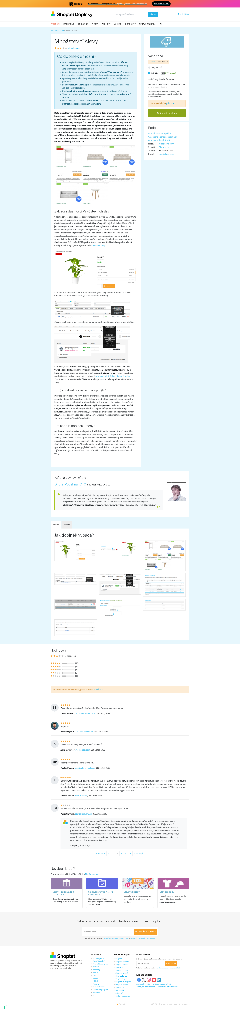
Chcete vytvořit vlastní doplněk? (99, 960)
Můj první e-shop (122, 984)
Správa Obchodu (147, 24)
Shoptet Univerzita (123, 964)
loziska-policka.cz (85, 731)
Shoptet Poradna (122, 970)
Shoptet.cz (164, 147)
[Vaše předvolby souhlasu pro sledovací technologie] (4, 1007)
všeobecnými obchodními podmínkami (142, 938)
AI (161, 24)
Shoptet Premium (122, 961)
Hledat (153, 14)
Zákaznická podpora (100, 990)
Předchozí (100, 853)
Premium (55, 24)
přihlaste (170, 103)
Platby (95, 24)
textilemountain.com (85, 713)
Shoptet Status (121, 976)
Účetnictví (96, 992)
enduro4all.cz (81, 795)
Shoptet (119, 959)
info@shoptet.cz (166, 154)
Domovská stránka (57, 30)
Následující (139, 853)
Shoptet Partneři (122, 973)
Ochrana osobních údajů (159, 140)
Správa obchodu (99, 987)
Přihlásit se (171, 963)
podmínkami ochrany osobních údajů (116, 938)
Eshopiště (119, 993)
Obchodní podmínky (143, 984)
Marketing (68, 24)
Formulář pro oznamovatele (167, 987)
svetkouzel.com (83, 749)
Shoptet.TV (120, 987)
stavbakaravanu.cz (83, 813)
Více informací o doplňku (159, 133)
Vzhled (118, 24)
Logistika (83, 24)
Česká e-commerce (123, 996)
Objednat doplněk (167, 113)
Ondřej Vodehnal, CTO (70, 484)
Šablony (106, 24)
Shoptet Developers (100, 964)
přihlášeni (98, 689)
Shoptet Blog (120, 979)
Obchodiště (120, 990)
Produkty (130, 24)
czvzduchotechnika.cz (85, 768)
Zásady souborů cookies (145, 987)
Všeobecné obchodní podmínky (162, 136)
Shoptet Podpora (122, 967)
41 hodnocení (74, 48)
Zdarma (152, 62)
